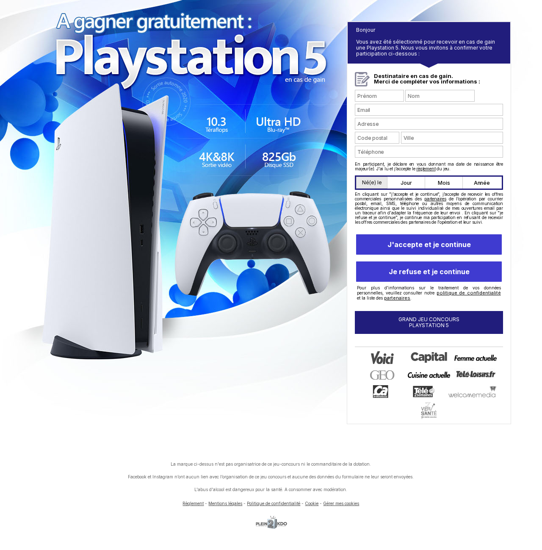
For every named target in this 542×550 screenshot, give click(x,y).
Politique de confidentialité (273, 503)
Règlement (193, 503)
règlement (425, 168)
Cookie (311, 503)
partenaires (435, 198)
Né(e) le (372, 182)
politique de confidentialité (469, 293)
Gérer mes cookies (341, 503)
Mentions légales (225, 503)
